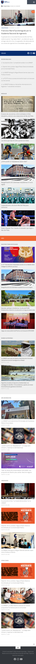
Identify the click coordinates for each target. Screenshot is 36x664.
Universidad (4, 28)
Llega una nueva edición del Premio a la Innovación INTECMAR (17, 331)
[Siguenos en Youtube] (34, 53)
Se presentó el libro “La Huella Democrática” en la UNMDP (18, 63)
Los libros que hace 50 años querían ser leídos (15, 140)
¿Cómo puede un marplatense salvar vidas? (14, 161)
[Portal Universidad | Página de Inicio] (6, 2)
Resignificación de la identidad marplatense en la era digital (16, 287)
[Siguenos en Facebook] (28, 53)
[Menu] (34, 2)
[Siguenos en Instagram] (31, 53)
